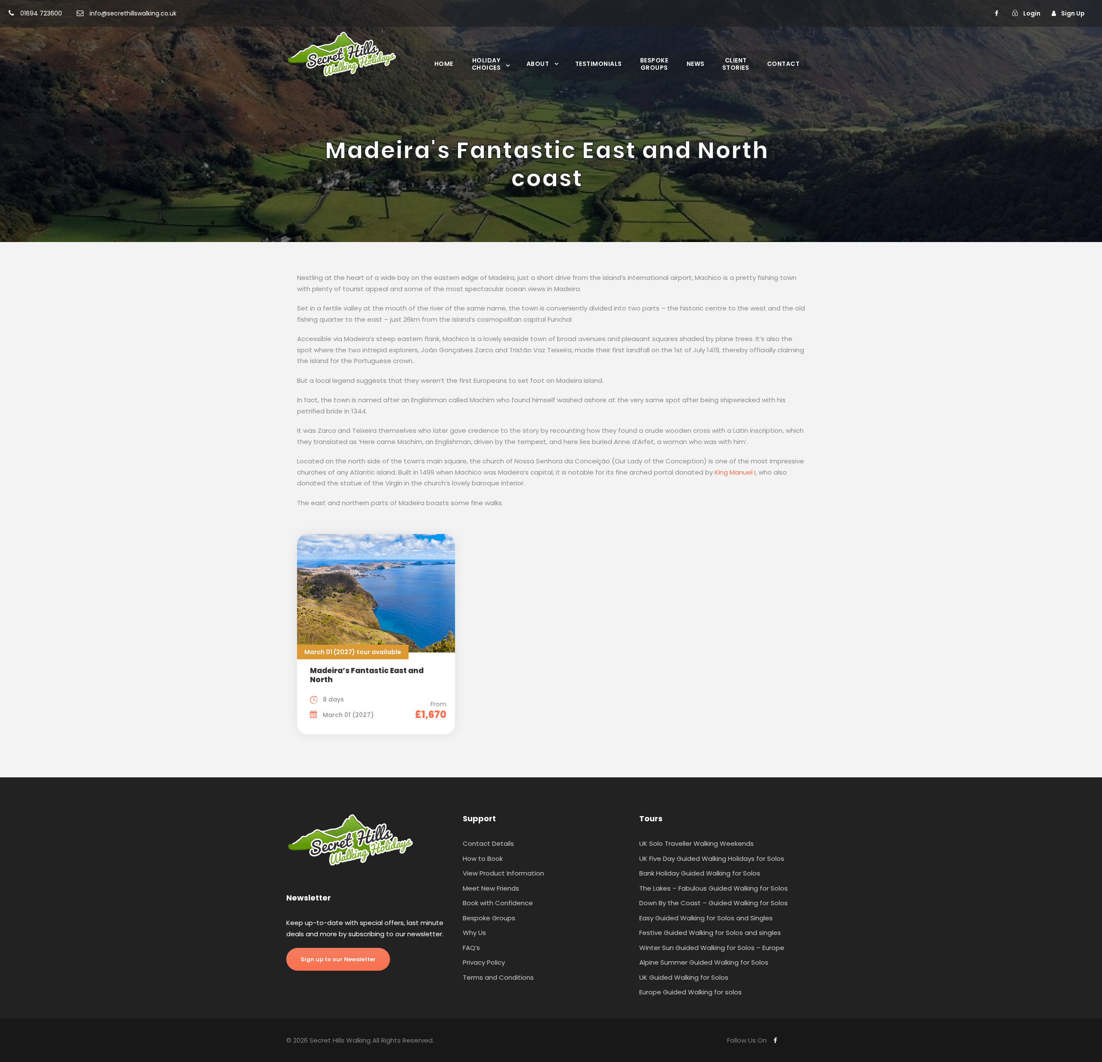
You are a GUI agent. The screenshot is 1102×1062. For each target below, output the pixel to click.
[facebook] (996, 13)
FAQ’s (471, 947)
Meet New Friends (491, 888)
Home (443, 63)
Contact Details (488, 843)
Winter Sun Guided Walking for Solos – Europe (711, 947)
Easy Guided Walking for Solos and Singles (706, 917)
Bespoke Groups (654, 63)
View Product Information (503, 873)
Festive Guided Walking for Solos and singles (710, 932)
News (696, 63)
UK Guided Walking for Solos (683, 977)
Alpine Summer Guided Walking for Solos (703, 962)
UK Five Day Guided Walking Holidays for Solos (711, 858)
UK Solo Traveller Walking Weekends (696, 843)
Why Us (474, 932)
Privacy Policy (484, 962)
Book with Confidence (498, 902)
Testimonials (598, 63)
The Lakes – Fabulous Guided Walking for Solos (713, 888)
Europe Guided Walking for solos (690, 992)
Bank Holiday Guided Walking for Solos (699, 873)
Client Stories (735, 63)
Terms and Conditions (498, 977)
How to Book (483, 858)
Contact (783, 63)
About (537, 63)
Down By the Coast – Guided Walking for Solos (713, 902)
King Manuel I (735, 472)
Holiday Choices (486, 63)
